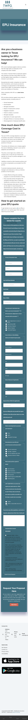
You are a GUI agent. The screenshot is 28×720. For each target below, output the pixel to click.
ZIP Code (7, 375)
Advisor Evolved (16, 712)
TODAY (9, 501)
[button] (14, 604)
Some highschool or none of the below (13, 321)
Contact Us (4, 649)
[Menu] (25, 4)
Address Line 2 (8, 354)
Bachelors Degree (11, 326)
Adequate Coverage (12, 437)
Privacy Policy (5, 651)
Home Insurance (11, 470)
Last (6, 396)
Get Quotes (4, 647)
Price (8, 433)
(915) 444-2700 (15, 635)
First (6, 389)
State (6, 368)
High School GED (11, 324)
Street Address (8, 347)
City (6, 361)
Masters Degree (11, 328)
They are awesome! (12, 449)
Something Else (11, 478)
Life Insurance (10, 474)
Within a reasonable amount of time (13, 504)
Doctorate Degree (11, 330)
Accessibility (5, 653)
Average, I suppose (11, 451)
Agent (8, 435)
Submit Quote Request (10, 574)
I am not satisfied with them (13, 453)
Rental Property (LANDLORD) (14, 476)
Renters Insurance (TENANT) (14, 472)
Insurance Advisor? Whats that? (12, 456)
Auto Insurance (10, 468)
